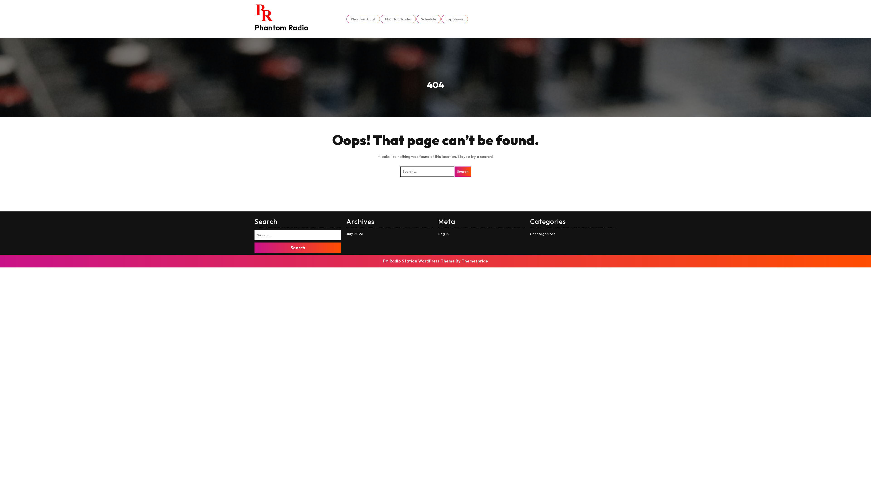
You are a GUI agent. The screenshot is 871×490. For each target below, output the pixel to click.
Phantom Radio (281, 27)
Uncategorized (542, 234)
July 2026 (354, 234)
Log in (443, 234)
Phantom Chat (363, 19)
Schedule (428, 19)
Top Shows (454, 19)
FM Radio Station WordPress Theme (419, 261)
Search (462, 171)
